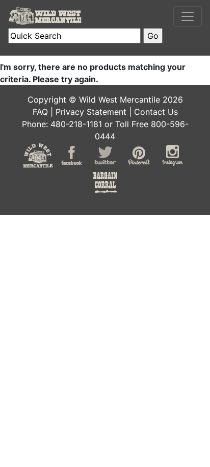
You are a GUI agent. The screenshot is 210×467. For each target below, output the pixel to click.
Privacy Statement (91, 112)
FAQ (40, 112)
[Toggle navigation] (187, 16)
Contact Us (156, 112)
